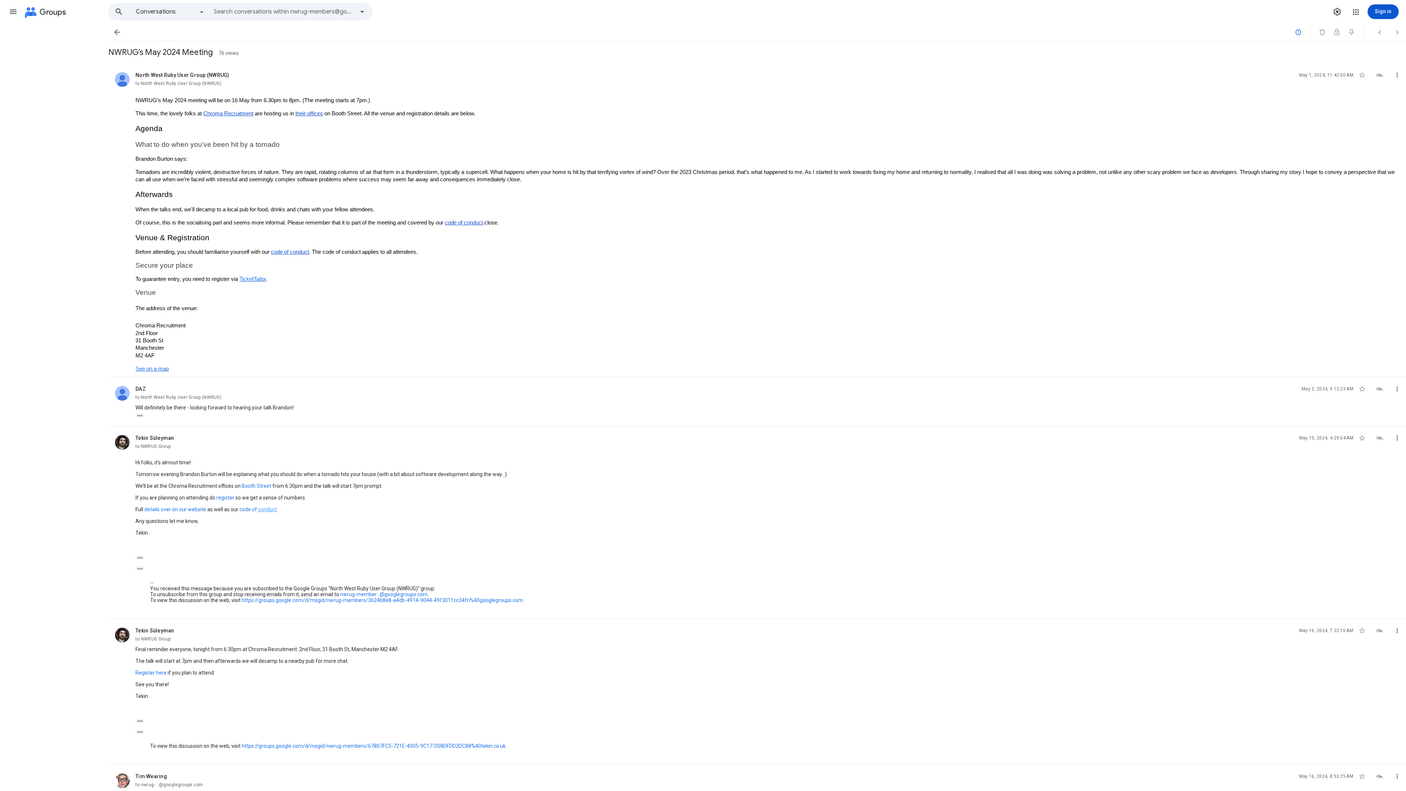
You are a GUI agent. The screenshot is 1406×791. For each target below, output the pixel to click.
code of (248, 509)
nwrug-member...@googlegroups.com (384, 594)
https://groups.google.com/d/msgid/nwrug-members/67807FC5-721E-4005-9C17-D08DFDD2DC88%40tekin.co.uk (374, 746)
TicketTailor (252, 279)
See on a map (152, 369)
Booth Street (256, 486)
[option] (170, 11)
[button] (13, 12)
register (225, 498)
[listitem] (757, 220)
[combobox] (284, 11)
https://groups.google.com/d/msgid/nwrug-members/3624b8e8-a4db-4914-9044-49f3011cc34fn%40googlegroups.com (382, 600)
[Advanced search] (362, 11)
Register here (151, 673)
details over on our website (175, 509)
